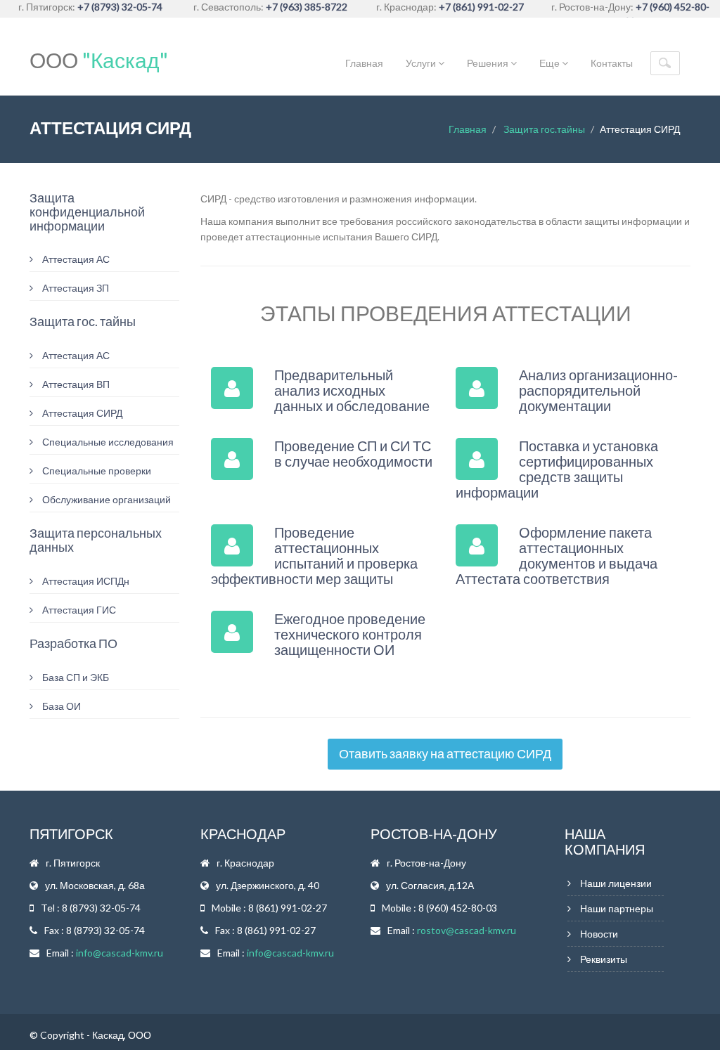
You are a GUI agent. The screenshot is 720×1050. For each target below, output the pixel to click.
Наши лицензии (616, 883)
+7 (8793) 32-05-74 (119, 7)
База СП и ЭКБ (74, 677)
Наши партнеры (616, 908)
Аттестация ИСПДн (84, 581)
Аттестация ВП (75, 384)
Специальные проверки (95, 471)
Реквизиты (603, 959)
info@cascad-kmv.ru (119, 953)
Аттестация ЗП (74, 288)
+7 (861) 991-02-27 (481, 7)
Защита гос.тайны (544, 129)
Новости (599, 934)
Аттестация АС (75, 259)
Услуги (422, 63)
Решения (488, 63)
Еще (550, 63)
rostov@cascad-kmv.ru (466, 930)
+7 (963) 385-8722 (306, 7)
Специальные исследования (107, 442)
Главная (364, 63)
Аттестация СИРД (81, 413)
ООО (99, 59)
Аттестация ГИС (78, 610)
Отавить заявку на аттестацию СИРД (445, 753)
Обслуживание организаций (105, 499)
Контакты (612, 63)
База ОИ (60, 706)
